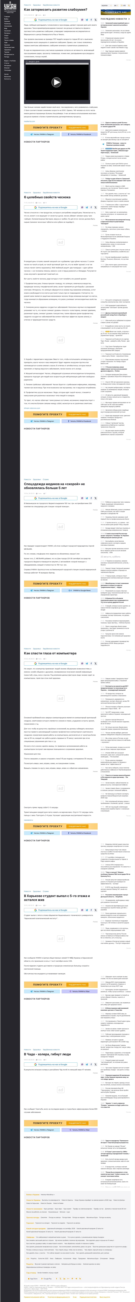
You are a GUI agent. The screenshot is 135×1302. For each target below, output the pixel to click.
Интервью (7, 65)
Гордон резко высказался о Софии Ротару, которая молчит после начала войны (115, 158)
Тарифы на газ (98, 1209)
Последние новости (114, 19)
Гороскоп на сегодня (42, 1223)
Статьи (6, 63)
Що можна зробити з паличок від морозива (70, 1240)
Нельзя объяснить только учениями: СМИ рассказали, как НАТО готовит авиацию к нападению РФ (115, 511)
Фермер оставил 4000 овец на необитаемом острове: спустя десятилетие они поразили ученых (115, 1015)
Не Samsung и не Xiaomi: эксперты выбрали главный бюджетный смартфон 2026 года (115, 796)
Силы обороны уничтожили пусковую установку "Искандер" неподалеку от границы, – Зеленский (113, 173)
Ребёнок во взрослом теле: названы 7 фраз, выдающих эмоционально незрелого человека (115, 504)
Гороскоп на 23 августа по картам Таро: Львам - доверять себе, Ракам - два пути (115, 341)
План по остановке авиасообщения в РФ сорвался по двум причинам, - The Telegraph (115, 777)
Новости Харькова (32, 1203)
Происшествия (9, 47)
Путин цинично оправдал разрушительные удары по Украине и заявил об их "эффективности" (113, 762)
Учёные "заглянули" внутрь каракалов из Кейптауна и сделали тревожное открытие (112, 425)
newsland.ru (28, 820)
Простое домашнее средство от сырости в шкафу (110, 1246)
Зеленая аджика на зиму (91, 1264)
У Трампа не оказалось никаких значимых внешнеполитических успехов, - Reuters (115, 563)
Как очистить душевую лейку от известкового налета (44, 1243)
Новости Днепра (119, 1200)
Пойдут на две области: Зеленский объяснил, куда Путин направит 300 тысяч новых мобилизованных (116, 180)
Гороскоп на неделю (58, 1223)
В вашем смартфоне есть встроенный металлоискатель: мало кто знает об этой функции (114, 1181)
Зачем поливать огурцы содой (47, 1272)
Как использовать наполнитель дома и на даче (75, 1246)
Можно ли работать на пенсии (36, 1212)
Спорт (6, 35)
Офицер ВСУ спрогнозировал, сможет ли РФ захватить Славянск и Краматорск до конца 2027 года (113, 984)
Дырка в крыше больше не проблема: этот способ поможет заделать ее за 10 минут (115, 721)
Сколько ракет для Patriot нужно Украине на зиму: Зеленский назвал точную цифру (115, 165)
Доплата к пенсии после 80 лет (115, 1209)
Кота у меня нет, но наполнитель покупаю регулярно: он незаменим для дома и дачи (114, 214)
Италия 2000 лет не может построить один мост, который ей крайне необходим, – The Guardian (115, 755)
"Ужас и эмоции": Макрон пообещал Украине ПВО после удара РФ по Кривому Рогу (115, 874)
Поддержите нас (116, 12)
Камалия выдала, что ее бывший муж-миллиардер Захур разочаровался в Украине (115, 1097)
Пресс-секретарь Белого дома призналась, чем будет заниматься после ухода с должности (115, 628)
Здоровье (7, 50)
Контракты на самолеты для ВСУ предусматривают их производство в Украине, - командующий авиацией (114, 688)
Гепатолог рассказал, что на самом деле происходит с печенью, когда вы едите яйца (116, 32)
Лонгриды (7, 70)
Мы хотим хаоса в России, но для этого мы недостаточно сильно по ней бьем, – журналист (116, 740)
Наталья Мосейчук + (48, 1194)
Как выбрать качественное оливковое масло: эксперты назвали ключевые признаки (113, 543)
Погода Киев (66, 1217)
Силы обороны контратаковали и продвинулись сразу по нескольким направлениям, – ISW (114, 244)
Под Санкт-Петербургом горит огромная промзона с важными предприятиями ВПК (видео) (113, 348)
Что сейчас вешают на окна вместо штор (61, 1253)
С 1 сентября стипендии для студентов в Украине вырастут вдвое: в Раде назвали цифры (114, 859)
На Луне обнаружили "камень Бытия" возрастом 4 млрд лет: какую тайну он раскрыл (116, 1047)
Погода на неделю (78, 1217)
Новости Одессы (67, 1200)
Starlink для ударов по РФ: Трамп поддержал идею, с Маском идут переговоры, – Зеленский (115, 150)
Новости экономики (34, 1209)
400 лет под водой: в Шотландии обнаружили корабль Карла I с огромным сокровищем (115, 809)
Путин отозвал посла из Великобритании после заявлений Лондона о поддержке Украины (115, 236)
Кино (51, 1258)
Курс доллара (48, 1209)
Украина (7, 21)
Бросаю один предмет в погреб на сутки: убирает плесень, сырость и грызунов (115, 997)
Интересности (9, 54)
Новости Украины (33, 1200)
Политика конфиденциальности (59, 1297)
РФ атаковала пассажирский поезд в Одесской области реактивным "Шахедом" (115, 221)
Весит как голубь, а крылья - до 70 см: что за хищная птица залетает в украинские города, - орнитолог (115, 333)
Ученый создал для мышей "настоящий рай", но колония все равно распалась (114, 1062)
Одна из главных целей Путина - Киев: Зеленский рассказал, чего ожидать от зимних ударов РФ (115, 124)
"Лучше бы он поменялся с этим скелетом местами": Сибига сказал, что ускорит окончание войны (115, 1174)
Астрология (67, 1258)
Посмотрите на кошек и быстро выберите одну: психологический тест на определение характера (115, 593)
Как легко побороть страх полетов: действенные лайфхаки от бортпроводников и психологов (116, 770)
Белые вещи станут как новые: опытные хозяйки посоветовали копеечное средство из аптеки (115, 851)
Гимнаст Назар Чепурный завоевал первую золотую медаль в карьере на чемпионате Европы (115, 570)
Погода (6, 57)
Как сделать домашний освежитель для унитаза (92, 1253)
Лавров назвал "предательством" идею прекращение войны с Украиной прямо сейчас (114, 680)
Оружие (7, 45)
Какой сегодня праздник (36, 1229)
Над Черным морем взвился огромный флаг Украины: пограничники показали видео (114, 53)
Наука (6, 38)
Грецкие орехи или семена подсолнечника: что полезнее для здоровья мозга (115, 636)
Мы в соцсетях (105, 1297)
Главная (7, 16)
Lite (27, 1258)
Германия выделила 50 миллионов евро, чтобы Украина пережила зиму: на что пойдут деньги (115, 1077)
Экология (7, 31)
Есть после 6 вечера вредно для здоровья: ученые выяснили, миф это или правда (115, 1161)
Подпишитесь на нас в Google (52, 20)
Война (6, 19)
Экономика (8, 26)
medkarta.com (29, 121)
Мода (74, 1258)
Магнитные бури (92, 1217)
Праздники (82, 1258)
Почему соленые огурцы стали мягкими (40, 1250)
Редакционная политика (88, 1297)
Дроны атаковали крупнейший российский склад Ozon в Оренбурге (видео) (114, 315)
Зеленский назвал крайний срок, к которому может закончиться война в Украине (115, 25)
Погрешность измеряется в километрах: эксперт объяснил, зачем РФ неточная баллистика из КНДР (115, 701)
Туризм (6, 52)
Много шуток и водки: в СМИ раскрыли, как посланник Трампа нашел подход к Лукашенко (114, 188)
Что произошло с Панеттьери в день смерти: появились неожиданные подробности (115, 1023)
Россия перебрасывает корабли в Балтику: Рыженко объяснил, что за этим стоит (115, 259)
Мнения (6, 68)
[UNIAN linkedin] (64, 1278)
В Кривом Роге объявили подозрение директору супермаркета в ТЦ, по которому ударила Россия (114, 600)
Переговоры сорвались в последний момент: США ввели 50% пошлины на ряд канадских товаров (115, 1054)
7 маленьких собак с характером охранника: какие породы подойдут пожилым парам (114, 206)
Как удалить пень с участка (35, 1253)
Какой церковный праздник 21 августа (68, 1231)
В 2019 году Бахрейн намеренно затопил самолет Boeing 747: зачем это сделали (114, 889)
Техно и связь (9, 40)
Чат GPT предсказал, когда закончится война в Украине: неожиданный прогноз (115, 714)
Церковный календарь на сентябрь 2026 (61, 1228)
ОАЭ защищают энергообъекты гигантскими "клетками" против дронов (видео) (114, 307)
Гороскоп (30, 1223)
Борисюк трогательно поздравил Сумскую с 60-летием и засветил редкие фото (115, 923)
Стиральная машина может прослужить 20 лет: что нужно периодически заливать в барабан (112, 40)
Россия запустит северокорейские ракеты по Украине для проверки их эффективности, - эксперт (115, 881)
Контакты (7, 79)
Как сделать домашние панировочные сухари (42, 1246)
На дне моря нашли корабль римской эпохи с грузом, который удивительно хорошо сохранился (113, 432)
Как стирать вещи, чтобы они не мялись (69, 1250)
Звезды (111, 1258)
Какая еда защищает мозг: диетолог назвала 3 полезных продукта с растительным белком (115, 417)
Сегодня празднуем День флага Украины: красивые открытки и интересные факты (116, 376)
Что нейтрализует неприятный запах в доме (51, 1237)
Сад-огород (31, 1273)
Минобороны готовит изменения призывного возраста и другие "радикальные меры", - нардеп (115, 585)
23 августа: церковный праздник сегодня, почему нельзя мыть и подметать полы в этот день (115, 397)
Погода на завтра (55, 1217)
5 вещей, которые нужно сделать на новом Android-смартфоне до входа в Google (115, 608)
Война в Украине (32, 1195)
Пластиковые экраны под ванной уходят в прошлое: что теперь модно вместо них (114, 361)
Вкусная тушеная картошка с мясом (47, 1264)
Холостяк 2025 (43, 1258)
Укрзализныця (53, 1212)
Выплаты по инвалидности (51, 1200)
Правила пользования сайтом (34, 1297)
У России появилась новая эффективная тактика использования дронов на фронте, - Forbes (114, 369)
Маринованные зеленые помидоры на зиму (41, 1267)
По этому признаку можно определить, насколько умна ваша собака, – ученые (115, 229)
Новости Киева (58, 1203)
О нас (75, 1297)
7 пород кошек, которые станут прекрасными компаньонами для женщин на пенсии (115, 578)
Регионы (7, 33)
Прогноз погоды (32, 1217)
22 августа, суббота (110, 557)
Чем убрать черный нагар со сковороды (98, 1250)
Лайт (6, 42)
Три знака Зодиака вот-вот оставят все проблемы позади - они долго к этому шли (115, 1069)
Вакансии (7, 76)
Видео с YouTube (10, 61)
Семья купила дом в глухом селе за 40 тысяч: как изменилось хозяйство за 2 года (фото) (115, 251)
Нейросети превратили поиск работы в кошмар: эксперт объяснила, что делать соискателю (116, 615)
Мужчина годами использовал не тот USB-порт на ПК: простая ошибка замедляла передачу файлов (116, 404)
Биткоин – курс (65, 1212)
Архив (6, 74)
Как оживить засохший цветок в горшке (40, 1240)
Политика (7, 23)
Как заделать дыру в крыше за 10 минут (100, 1240)
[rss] (80, 1278)
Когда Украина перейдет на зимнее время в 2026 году (93, 1200)
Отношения (104, 1258)
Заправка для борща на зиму (71, 1264)
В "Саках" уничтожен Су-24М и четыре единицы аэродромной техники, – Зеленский (115, 1153)
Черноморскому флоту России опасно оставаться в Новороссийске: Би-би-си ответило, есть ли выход (115, 936)
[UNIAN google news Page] (68, 1278)
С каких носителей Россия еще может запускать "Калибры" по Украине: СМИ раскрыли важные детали (115, 535)
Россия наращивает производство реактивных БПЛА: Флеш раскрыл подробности (115, 643)
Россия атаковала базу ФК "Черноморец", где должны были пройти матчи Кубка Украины (114, 1090)
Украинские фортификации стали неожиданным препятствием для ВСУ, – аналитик (114, 908)
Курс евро (58, 1209)
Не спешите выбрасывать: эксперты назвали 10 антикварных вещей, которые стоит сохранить (115, 389)
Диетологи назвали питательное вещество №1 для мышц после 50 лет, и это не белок (116, 132)
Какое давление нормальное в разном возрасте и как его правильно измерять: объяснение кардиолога (114, 915)
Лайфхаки (30, 1237)
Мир (5, 28)
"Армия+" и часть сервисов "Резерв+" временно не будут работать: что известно (114, 1105)
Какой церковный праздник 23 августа (39, 1231)
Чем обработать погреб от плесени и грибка (79, 1243)
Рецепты (34, 1258)
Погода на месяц (105, 1217)
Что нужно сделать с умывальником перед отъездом (86, 1237)
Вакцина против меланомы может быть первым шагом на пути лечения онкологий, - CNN (115, 550)
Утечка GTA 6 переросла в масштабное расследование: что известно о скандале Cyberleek (116, 866)
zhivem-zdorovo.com (32, 408)
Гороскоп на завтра (73, 1223)
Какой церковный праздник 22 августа (90, 1228)
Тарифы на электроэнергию (82, 1209)
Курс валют (67, 1209)
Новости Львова (46, 1203)
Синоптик (44, 1217)
